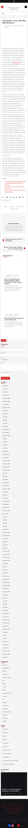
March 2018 (5, 610)
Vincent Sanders (7, 25)
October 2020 (6, 535)
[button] (24, 770)
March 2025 (5, 426)
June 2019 (5, 569)
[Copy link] (9, 200)
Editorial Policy (6, 757)
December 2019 (6, 557)
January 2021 (6, 529)
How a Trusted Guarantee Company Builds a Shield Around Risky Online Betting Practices (15, 183)
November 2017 (6, 622)
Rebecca (9, 793)
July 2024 (5, 438)
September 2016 (6, 654)
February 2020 (6, 551)
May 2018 (5, 604)
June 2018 (5, 601)
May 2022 (5, 495)
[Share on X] (10, 197)
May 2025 (5, 420)
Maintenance (6, 708)
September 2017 (6, 629)
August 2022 (5, 491)
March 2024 (5, 451)
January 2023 (6, 485)
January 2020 (6, 554)
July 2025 (5, 413)
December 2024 (6, 435)
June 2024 (5, 441)
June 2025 (5, 417)
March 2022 (5, 498)
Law (3, 699)
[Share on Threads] (6, 200)
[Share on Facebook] (7, 197)
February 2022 (6, 501)
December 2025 (6, 398)
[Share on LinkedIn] (13, 197)
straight (12, 206)
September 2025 (6, 407)
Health (4, 690)
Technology (5, 718)
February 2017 (6, 644)
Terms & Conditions (7, 753)
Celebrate (5, 674)
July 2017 (5, 635)
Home (3, 13)
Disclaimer (5, 739)
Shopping (5, 715)
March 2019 (5, 573)
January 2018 (6, 616)
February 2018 (6, 613)
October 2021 (6, 507)
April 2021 (5, 526)
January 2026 (6, 395)
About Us (5, 736)
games (6, 206)
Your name (3, 347)
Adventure (5, 665)
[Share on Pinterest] (19, 197)
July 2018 (5, 598)
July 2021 (5, 516)
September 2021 (6, 510)
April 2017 (5, 641)
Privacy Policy (6, 743)
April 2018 (5, 607)
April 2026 (5, 392)
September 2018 (6, 591)
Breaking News (6, 668)
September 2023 (6, 470)
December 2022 (6, 488)
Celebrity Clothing (7, 677)
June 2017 (5, 638)
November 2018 (6, 585)
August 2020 (5, 538)
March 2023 (5, 479)
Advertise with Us (6, 750)
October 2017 (6, 626)
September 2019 (6, 560)
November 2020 (6, 532)
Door (4, 680)
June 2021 (5, 520)
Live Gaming (14, 25)
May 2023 (5, 476)
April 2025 (5, 423)
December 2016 (6, 651)
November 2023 (6, 463)
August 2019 (5, 563)
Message (3, 362)
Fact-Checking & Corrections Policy (10, 760)
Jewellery (5, 696)
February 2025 (6, 429)
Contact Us (5, 729)
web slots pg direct (14, 208)
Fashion (4, 683)
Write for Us (5, 746)
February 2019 (6, 576)
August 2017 (5, 632)
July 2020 (5, 541)
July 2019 (5, 566)
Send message (5, 378)
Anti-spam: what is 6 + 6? (6, 372)
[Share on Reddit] (23, 197)
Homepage (5, 732)
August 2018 (5, 594)
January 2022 (6, 504)
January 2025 (6, 432)
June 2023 (5, 473)
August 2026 (5, 385)
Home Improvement (7, 693)
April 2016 (5, 657)
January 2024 (6, 457)
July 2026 (5, 388)
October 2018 (6, 588)
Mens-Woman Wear (7, 711)
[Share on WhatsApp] (16, 197)
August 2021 (5, 513)
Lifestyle (4, 702)
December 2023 (6, 460)
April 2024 (5, 448)
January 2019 (6, 579)
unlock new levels (20, 206)
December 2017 (6, 619)
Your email (3, 352)
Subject (2, 357)
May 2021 (5, 523)
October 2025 (6, 404)
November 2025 (6, 401)
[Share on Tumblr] (3, 200)
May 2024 (5, 445)
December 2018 (6, 582)
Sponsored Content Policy (8, 764)
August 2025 (5, 410)
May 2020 (5, 548)
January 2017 (5, 647)
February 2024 (6, 454)
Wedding (5, 721)
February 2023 (6, 482)
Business (4, 671)
